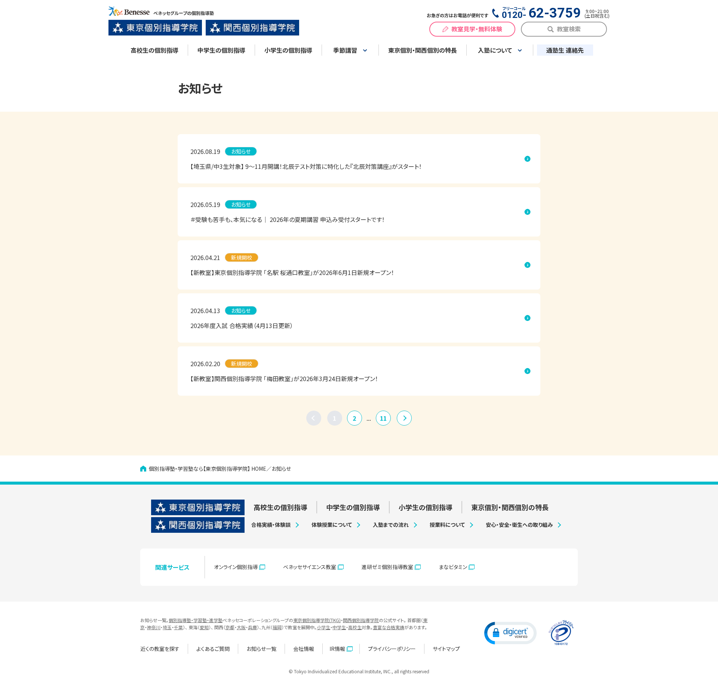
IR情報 (337, 648)
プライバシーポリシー (392, 648)
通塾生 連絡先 (565, 50)
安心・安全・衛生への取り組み (519, 524)
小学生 (323, 627)
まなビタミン (453, 567)
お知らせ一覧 (261, 648)
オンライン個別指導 (236, 567)
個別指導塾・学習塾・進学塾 (196, 620)
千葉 (178, 627)
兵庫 (252, 627)
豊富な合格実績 (388, 627)
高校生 (355, 627)
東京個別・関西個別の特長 (422, 50)
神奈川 (153, 627)
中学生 (339, 627)
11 (383, 418)
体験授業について (332, 524)
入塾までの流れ (391, 524)
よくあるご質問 (213, 648)
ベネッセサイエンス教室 (309, 567)
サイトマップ (446, 648)
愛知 (204, 627)
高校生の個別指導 (154, 50)
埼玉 (167, 627)
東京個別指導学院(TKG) (317, 620)
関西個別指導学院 (361, 620)
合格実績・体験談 (271, 524)
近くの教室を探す (160, 648)
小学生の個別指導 (288, 50)
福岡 (277, 627)
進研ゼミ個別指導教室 (387, 567)
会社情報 (303, 648)
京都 (229, 627)
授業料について (447, 524)
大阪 (241, 627)
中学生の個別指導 (221, 50)
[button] (510, 632)
